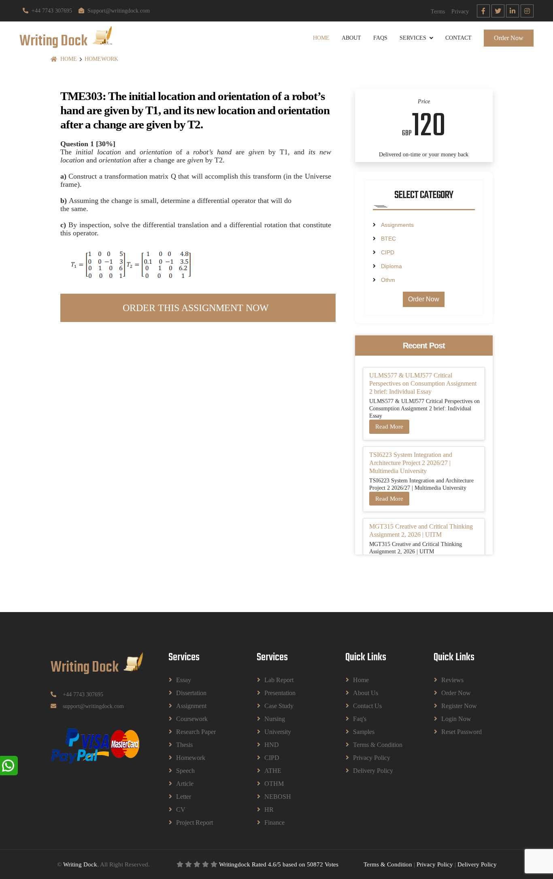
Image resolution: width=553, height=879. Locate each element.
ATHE (272, 770)
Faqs (380, 38)
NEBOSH (277, 796)
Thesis (184, 744)
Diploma (391, 266)
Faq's (359, 718)
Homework (101, 59)
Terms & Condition (377, 744)
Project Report (194, 822)
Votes (331, 864)
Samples (363, 731)
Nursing (274, 718)
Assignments (397, 225)
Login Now (456, 718)
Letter (183, 796)
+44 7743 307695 (52, 11)
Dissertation (191, 692)
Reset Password (461, 731)
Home (321, 38)
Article (185, 783)
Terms (438, 12)
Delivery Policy (373, 770)
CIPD (387, 252)
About (351, 38)
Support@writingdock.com (118, 11)
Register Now (459, 705)
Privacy (460, 12)
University (277, 731)
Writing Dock (80, 864)
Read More (389, 426)
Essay (183, 679)
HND (271, 744)
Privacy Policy (371, 757)
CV (180, 809)
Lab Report (279, 679)
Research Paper (196, 731)
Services (413, 38)
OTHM (274, 783)
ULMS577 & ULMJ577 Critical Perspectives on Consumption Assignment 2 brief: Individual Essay (422, 383)
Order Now (508, 37)
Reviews (452, 679)
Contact (458, 38)
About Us (365, 692)
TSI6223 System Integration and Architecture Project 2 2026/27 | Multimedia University (410, 462)
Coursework (192, 718)
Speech (185, 770)
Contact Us (367, 705)
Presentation (280, 692)
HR (269, 809)
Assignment (191, 705)
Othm (388, 280)
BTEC (388, 238)
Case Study (279, 705)
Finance (274, 822)
